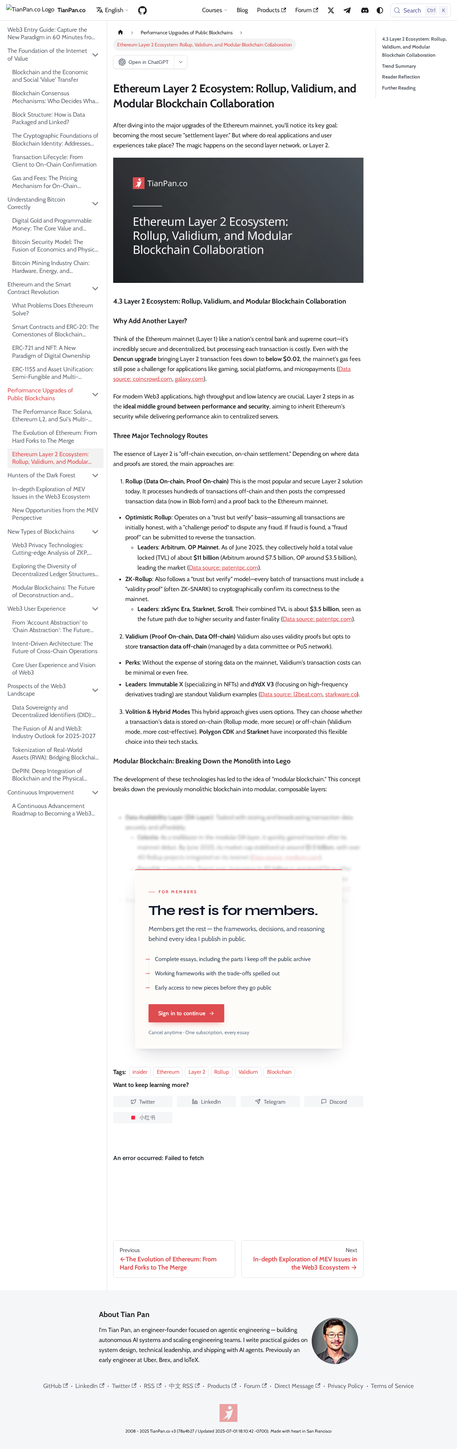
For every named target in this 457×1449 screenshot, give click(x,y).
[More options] (180, 62)
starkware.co (341, 694)
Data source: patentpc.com (223, 567)
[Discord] (365, 10)
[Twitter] (331, 10)
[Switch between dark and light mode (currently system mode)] (380, 10)
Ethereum (168, 1072)
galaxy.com (189, 378)
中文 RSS (181, 1385)
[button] (53, 55)
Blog (242, 10)
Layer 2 (197, 1072)
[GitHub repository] (142, 10)
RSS (149, 1385)
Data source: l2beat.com (291, 694)
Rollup (221, 1072)
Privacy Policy (345, 1385)
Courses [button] (212, 10)
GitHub (52, 1385)
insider (139, 1072)
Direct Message (294, 1385)
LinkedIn (86, 1385)
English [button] (114, 10)
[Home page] (120, 33)
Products (268, 10)
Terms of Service (392, 1385)
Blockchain (279, 1072)
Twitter (121, 1385)
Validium (248, 1072)
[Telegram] (347, 10)
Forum (303, 10)
